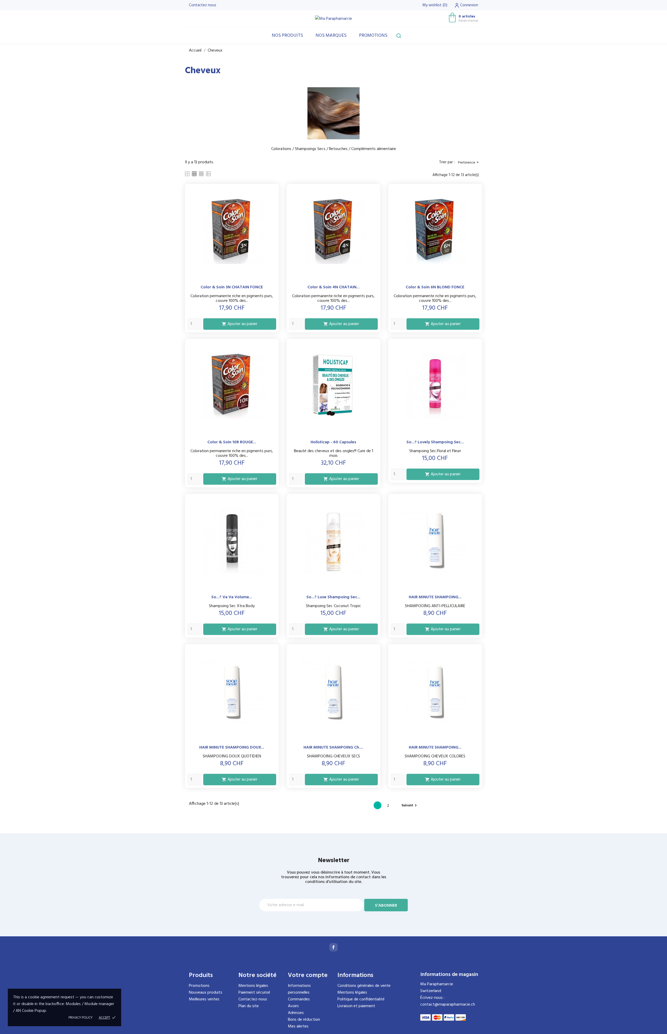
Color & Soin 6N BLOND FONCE (435, 287)
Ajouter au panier (239, 324)
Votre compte (308, 975)
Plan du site (248, 1006)
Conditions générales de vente (364, 985)
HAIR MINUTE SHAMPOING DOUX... (231, 747)
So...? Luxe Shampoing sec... (333, 597)
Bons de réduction (304, 1019)
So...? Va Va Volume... (231, 597)
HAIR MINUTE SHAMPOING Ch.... (333, 747)
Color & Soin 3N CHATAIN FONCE (232, 287)
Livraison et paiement (356, 1006)
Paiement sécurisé (254, 992)
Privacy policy (80, 1017)
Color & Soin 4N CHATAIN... (333, 287)
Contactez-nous (252, 999)
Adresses (296, 1013)
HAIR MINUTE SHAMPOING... (435, 597)
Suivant (410, 805)
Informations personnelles (299, 989)
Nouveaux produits (205, 992)
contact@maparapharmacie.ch (447, 1004)
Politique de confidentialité (361, 999)
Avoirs (293, 1006)
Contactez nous (202, 5)
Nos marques (331, 35)
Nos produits (287, 35)
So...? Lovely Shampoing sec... (435, 442)
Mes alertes (298, 1026)
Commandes (299, 999)
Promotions (373, 35)
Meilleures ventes (204, 999)
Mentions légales (253, 985)
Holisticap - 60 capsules (333, 442)
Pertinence (469, 163)
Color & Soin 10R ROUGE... (231, 442)
